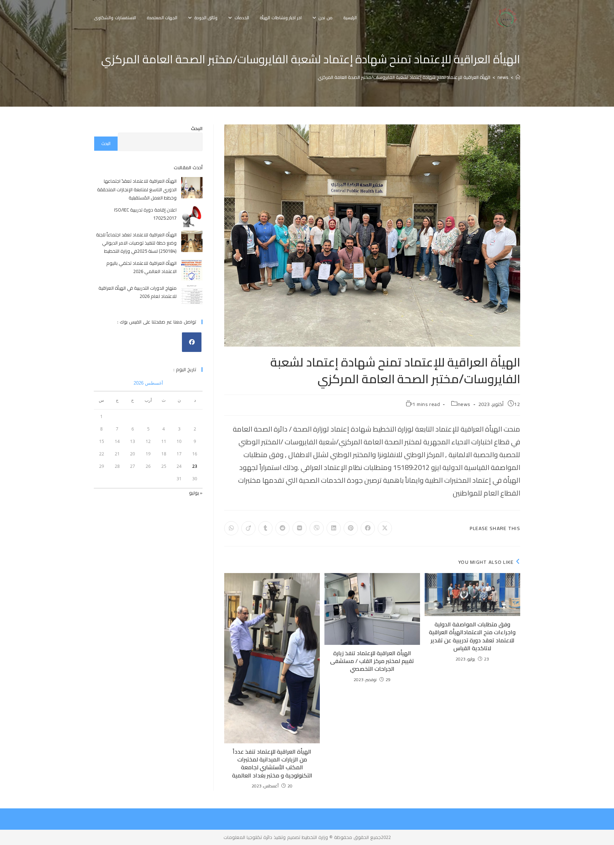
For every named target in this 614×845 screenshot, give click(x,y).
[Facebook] (191, 342)
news (464, 404)
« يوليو (196, 492)
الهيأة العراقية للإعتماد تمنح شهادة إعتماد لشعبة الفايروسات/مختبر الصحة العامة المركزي (404, 77)
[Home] (518, 77)
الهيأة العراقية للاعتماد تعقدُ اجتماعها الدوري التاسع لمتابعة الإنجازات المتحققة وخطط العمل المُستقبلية (137, 189)
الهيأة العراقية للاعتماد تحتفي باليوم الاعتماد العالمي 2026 (141, 267)
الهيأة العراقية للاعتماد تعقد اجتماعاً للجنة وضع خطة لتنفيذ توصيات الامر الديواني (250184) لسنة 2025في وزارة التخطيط (136, 243)
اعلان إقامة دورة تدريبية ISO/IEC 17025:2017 (145, 213)
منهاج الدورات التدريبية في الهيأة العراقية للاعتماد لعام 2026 (137, 292)
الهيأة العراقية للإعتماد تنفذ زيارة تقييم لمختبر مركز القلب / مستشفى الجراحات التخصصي (372, 661)
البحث (197, 128)
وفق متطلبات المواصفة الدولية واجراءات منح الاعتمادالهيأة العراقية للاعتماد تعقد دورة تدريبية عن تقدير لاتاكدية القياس (472, 636)
